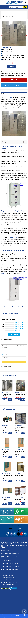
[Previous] (1, 393)
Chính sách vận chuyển (8, 577)
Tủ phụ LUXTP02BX (20, 499)
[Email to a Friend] (18, 534)
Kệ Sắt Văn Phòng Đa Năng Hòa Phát (20, 428)
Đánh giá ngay (14, 334)
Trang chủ (5, 13)
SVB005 (4, 427)
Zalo (8, 85)
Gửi (14, 362)
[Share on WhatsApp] (7, 534)
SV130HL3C (5, 499)
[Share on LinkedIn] (25, 534)
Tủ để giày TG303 (19, 475)
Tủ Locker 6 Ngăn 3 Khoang (6, 395)
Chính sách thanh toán (8, 580)
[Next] (26, 393)
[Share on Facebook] (11, 534)
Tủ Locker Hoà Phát (8, 16)
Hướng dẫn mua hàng (8, 575)
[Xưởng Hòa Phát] (11, 2)
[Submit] (25, 7)
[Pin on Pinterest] (21, 534)
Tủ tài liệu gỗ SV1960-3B (7, 476)
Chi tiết (9, 399)
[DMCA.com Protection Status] (5, 588)
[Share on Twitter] (14, 534)
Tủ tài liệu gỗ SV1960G (5, 452)
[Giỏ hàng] (25, 2)
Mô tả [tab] (2, 93)
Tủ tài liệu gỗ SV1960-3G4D (20, 452)
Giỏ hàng (11, 66)
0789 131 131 (22, 85)
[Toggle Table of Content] (24, 142)
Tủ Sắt (13, 13)
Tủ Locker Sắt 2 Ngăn (20, 394)
